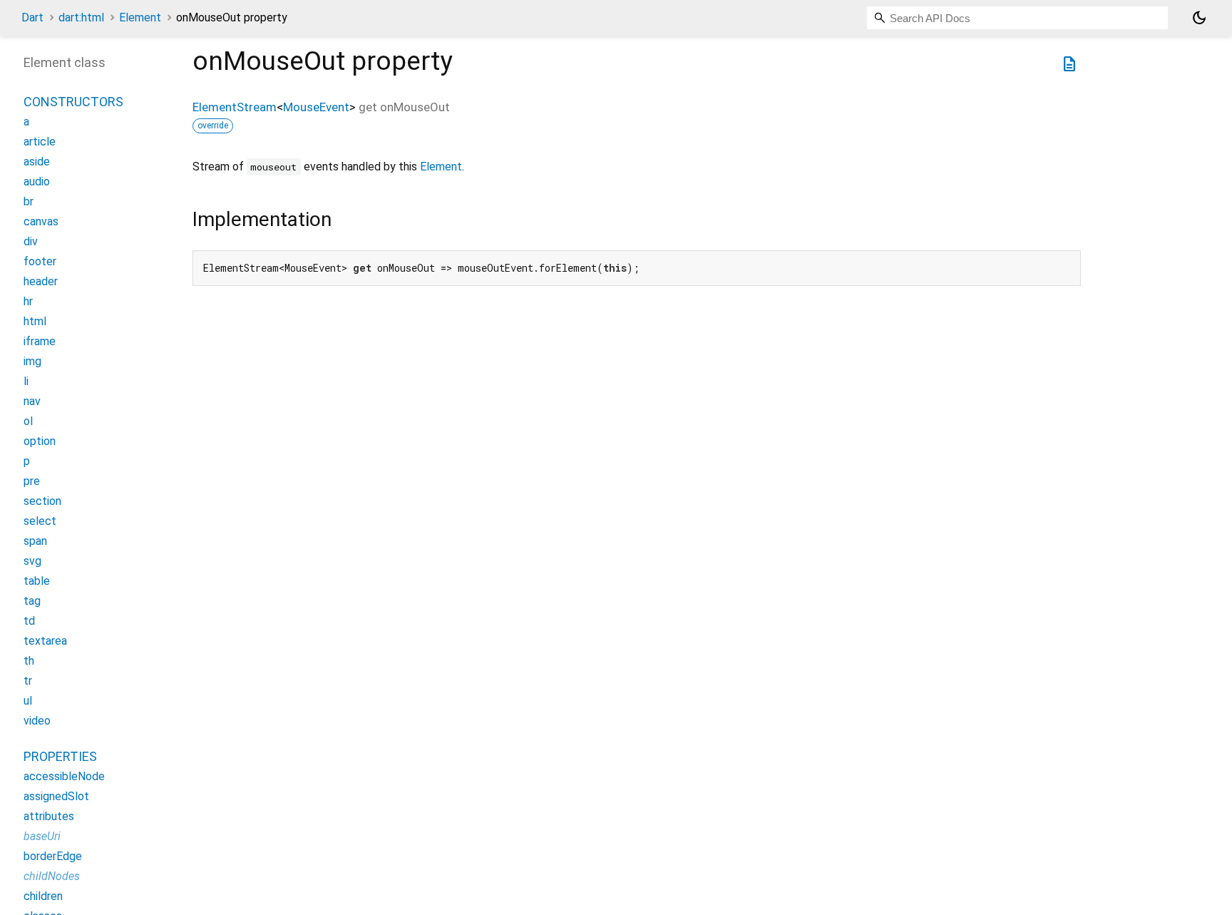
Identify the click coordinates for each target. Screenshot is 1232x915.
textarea (45, 641)
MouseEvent (316, 107)
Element (140, 17)
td (29, 621)
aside (37, 161)
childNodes (52, 876)
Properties (60, 756)
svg (32, 561)
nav (32, 401)
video (37, 720)
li (26, 381)
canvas (41, 221)
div (31, 241)
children (43, 896)
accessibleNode (64, 776)
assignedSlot (56, 796)
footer (40, 261)
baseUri (42, 836)
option (40, 441)
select (40, 521)
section (42, 501)
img (32, 361)
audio (37, 181)
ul (28, 700)
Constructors (73, 101)
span (35, 541)
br (29, 201)
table (37, 581)
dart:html (81, 17)
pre (32, 481)
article (40, 141)
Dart (32, 17)
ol (28, 421)
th (29, 661)
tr (28, 680)
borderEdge (53, 856)
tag (32, 601)
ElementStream (234, 107)
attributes (49, 816)
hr (28, 301)
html (35, 321)
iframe (40, 341)
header (41, 281)
